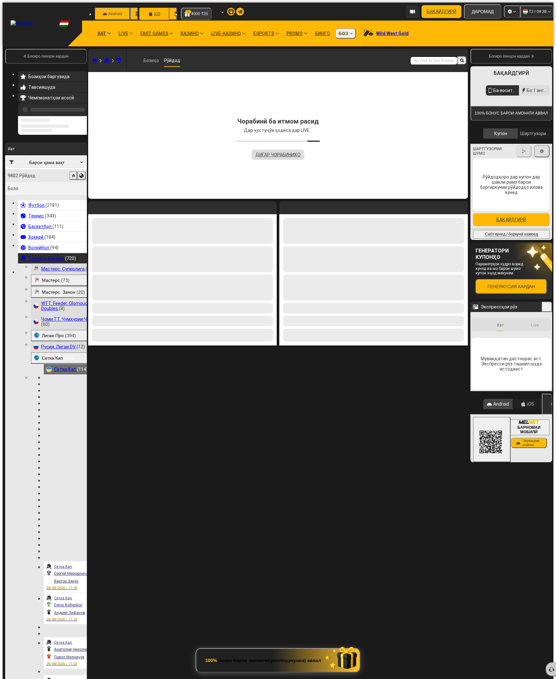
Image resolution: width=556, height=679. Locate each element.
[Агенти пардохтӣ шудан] (412, 11)
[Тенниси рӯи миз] (107, 60)
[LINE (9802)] (94, 60)
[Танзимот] (512, 11)
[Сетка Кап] (119, 60)
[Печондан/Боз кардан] (547, 307)
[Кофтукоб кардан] (462, 60)
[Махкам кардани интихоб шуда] (73, 175)
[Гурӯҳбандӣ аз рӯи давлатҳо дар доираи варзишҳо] (81, 175)
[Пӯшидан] (547, 404)
